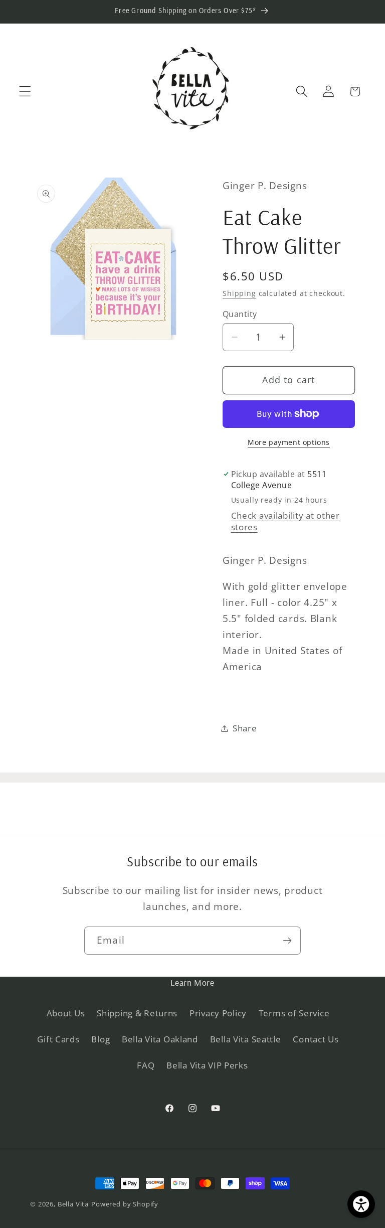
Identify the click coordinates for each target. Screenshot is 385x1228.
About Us (66, 1013)
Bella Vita (73, 1203)
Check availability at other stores (285, 521)
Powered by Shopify (124, 1203)
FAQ (145, 1065)
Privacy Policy (218, 1013)
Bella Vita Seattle (245, 1039)
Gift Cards (58, 1039)
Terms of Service (294, 1013)
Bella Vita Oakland (160, 1039)
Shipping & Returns (137, 1013)
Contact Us (315, 1039)
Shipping (239, 293)
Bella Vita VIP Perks (207, 1065)
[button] (25, 91)
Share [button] (245, 728)
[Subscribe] (287, 941)
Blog (100, 1039)
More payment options (289, 442)
